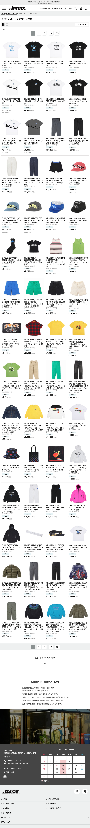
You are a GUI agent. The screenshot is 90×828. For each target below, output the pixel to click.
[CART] (86, 8)
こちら (35, 691)
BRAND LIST (6, 817)
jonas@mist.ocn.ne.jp (18, 763)
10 (51, 33)
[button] (4, 8)
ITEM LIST (5, 822)
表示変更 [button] (83, 24)
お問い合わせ (68, 8)
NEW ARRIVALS (45, 8)
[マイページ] (77, 791)
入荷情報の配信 (57, 8)
